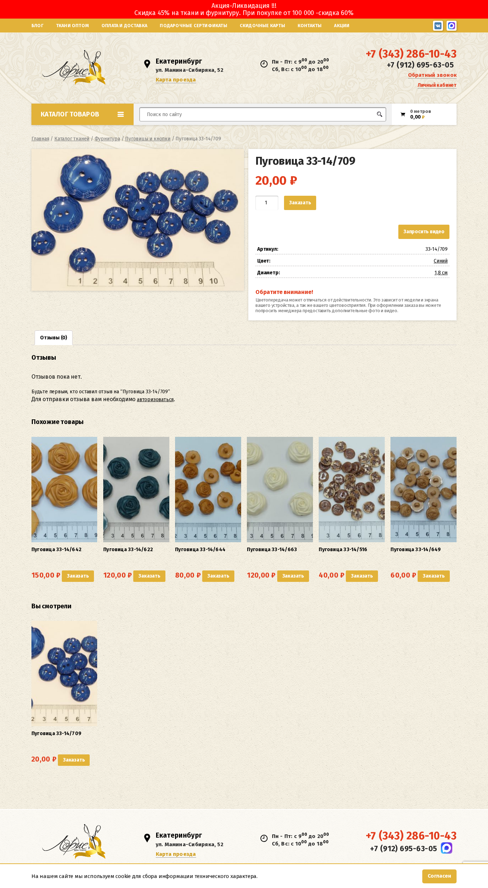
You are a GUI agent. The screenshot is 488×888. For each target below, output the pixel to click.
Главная (40, 139)
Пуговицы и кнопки (147, 139)
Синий (441, 261)
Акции (341, 25)
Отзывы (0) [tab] (53, 338)
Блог (37, 25)
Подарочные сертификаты (193, 25)
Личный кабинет (437, 85)
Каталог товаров (70, 114)
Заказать (300, 203)
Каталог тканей (71, 139)
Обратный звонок (432, 75)
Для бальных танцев (364, 127)
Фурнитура (107, 139)
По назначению (86, 130)
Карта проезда (176, 79)
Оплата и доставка (124, 25)
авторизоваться (155, 399)
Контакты (310, 25)
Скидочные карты (262, 25)
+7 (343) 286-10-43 (411, 54)
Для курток (256, 127)
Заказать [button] (78, 576)
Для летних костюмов (174, 131)
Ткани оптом (72, 25)
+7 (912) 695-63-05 (420, 65)
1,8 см (441, 273)
